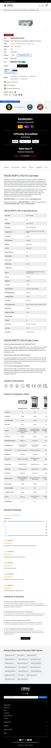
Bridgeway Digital (35, 742)
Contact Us (6, 707)
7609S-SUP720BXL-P (36, 663)
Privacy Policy (21, 745)
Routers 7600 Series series (13, 203)
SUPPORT (24, 167)
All (6, 521)
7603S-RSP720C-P (31, 655)
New (13, 55)
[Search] (39, 5)
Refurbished (24, 55)
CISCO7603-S (20, 655)
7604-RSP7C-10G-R (10, 679)
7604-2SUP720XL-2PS (22, 663)
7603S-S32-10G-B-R (31, 675)
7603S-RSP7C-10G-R (24, 202)
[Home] (25, 689)
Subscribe (42, 697)
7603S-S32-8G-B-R (23, 659)
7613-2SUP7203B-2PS (10, 671)
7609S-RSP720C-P (9, 663)
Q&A (46, 167)
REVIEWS (31, 167)
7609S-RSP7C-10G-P (10, 675)
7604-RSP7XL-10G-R (35, 659)
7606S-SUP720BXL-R (22, 679)
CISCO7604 (21, 675)
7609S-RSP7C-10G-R (35, 408)
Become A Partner (8, 715)
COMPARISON (39, 167)
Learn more (25, 638)
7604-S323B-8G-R (23, 667)
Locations (6, 718)
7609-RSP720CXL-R (23, 671)
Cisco (11, 49)
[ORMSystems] (25, 693)
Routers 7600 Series (23, 10)
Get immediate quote (35, 199)
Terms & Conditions (29, 745)
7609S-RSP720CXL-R (10, 659)
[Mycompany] (27, 693)
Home (5, 10)
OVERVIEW (6, 167)
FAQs (5, 710)
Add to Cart (22, 66)
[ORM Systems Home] (10, 5)
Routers (9, 10)
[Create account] (42, 5)
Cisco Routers (15, 10)
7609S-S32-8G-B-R (9, 655)
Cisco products (30, 203)
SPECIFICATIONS (15, 167)
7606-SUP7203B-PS (36, 671)
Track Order (6, 713)
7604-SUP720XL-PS (35, 667)
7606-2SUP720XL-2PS (10, 667)
